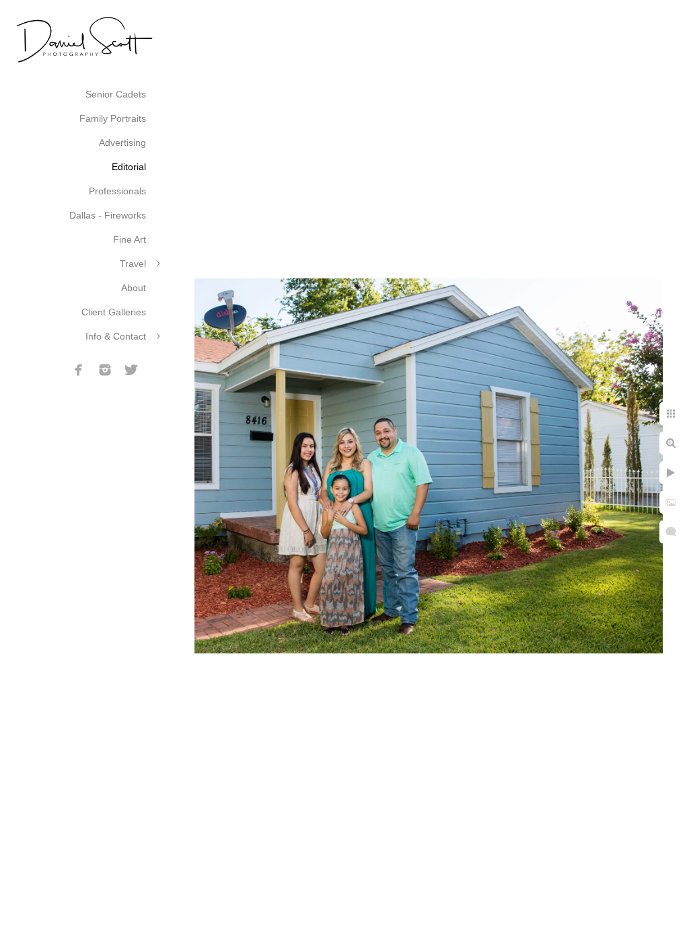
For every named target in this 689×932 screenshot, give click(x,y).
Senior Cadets (115, 94)
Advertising (122, 142)
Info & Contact (115, 336)
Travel (133, 263)
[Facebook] (78, 369)
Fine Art (129, 239)
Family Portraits (112, 118)
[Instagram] (105, 369)
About (133, 287)
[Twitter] (131, 369)
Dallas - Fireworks (107, 215)
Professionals (117, 191)
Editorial (129, 166)
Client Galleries (113, 312)
